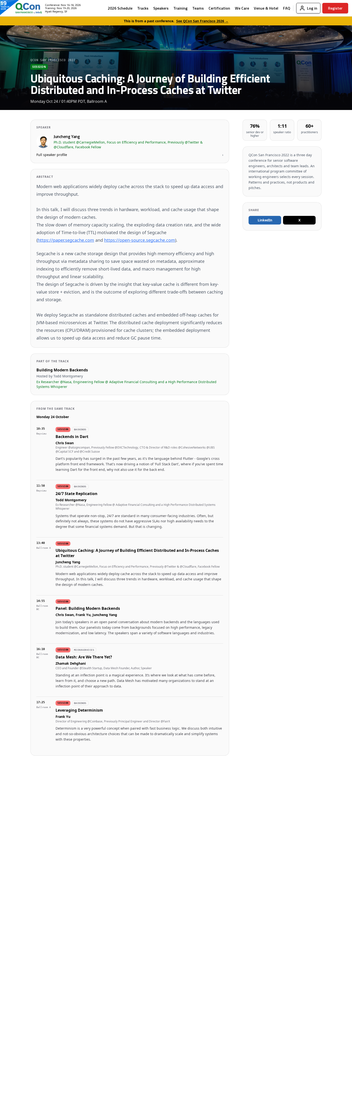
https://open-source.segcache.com (139, 240)
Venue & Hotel (266, 8)
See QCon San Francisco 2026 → (202, 21)
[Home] (25, 8)
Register (335, 8)
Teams (198, 8)
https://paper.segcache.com (66, 240)
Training (180, 8)
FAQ (286, 8)
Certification (219, 8)
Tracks (142, 8)
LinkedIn (265, 220)
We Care (242, 8)
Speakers (161, 8)
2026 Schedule (120, 8)
